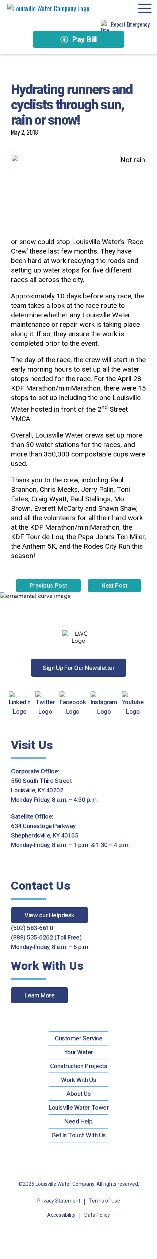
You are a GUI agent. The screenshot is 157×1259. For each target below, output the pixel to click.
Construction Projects (78, 1066)
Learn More (39, 995)
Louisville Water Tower (78, 1107)
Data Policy (97, 1215)
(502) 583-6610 (32, 927)
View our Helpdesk (49, 915)
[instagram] (106, 703)
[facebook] (75, 703)
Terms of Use (104, 1201)
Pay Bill (84, 39)
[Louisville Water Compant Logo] (48, 8)
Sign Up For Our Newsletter (78, 667)
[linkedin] (22, 703)
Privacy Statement (58, 1201)
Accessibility (61, 1215)
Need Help (78, 1121)
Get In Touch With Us (78, 1135)
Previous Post (48, 585)
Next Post (114, 585)
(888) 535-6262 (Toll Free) (46, 937)
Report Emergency (130, 24)
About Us (78, 1093)
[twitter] (47, 703)
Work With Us (78, 1079)
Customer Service (78, 1038)
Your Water (78, 1052)
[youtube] (135, 703)
